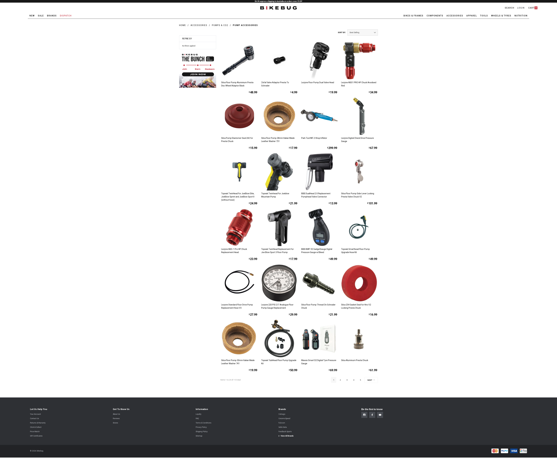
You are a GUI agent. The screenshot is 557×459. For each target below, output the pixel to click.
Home (182, 25)
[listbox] (362, 32)
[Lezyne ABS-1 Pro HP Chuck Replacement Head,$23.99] (239, 227)
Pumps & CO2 (220, 25)
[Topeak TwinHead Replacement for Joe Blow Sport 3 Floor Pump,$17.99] (279, 227)
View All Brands (287, 436)
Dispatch (66, 16)
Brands (52, 16)
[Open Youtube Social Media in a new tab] (380, 415)
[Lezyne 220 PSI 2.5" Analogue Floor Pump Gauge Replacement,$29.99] (279, 283)
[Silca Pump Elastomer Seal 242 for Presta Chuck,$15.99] (239, 116)
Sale (41, 16)
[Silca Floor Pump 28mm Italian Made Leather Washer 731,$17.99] (279, 116)
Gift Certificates (36, 436)
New (32, 16)
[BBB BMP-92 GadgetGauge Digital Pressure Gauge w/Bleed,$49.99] (319, 227)
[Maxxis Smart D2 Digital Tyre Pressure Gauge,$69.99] (319, 338)
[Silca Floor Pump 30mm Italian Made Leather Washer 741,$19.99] (239, 338)
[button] (197, 69)
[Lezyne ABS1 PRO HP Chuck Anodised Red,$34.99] (359, 60)
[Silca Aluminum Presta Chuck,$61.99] (359, 338)
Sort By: (342, 32)
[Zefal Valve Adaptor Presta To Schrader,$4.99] (279, 60)
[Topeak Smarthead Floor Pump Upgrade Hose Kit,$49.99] (359, 227)
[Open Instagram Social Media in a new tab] (364, 415)
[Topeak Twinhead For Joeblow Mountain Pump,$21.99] (279, 172)
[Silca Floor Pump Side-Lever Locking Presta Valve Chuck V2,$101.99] (359, 172)
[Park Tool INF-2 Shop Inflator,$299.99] (319, 116)
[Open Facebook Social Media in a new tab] (372, 415)
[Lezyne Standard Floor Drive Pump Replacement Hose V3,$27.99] (239, 283)
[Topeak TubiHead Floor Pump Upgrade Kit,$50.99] (279, 338)
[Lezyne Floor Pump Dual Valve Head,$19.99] (319, 60)
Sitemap (199, 436)
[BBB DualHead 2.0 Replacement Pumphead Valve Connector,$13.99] (319, 172)
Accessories (199, 25)
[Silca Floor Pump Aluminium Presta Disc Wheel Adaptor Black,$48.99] (239, 60)
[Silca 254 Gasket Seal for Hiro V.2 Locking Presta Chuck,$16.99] (359, 283)
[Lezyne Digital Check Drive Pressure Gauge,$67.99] (359, 116)
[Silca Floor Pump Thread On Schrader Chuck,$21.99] (319, 283)
